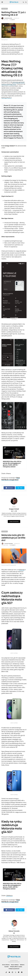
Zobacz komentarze (13, 521)
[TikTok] (6, 972)
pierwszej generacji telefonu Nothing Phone (12, 83)
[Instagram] (12, 972)
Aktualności (4, 8)
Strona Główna (6, 964)
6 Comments (12, 19)
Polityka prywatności (14, 968)
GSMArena (9, 895)
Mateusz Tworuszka (14, 931)
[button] (2, 2)
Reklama (22, 964)
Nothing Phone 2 (6, 98)
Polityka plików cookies (16, 966)
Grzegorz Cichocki (14, 509)
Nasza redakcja (15, 964)
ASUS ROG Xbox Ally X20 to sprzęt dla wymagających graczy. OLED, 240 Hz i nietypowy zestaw (12, 464)
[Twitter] (15, 972)
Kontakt (7, 966)
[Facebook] (22, 972)
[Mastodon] (19, 972)
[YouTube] (9, 972)
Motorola (21, 569)
